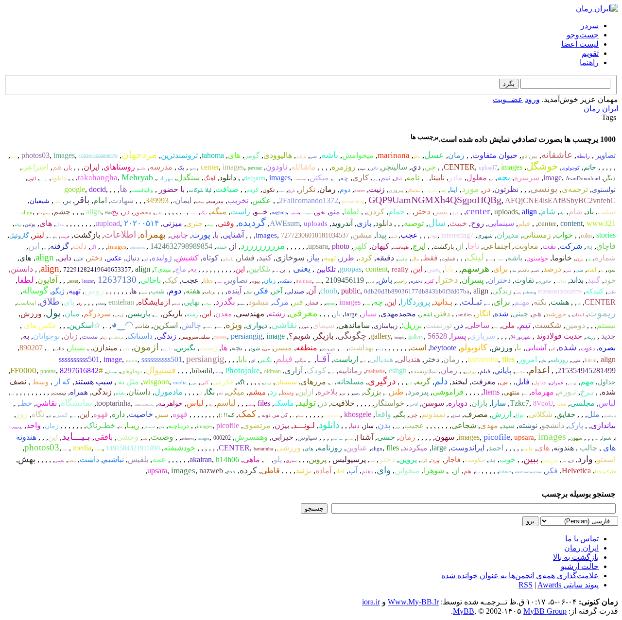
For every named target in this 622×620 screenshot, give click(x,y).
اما (120, 427)
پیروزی (396, 190)
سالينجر (394, 167)
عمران (557, 382)
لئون (31, 178)
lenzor (88, 281)
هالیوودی (277, 155)
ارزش (501, 414)
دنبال (132, 258)
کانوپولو (473, 347)
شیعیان (40, 201)
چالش (191, 325)
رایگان (375, 180)
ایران (92, 167)
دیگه (562, 213)
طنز (397, 392)
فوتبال (495, 327)
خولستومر (43, 180)
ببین (530, 459)
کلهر (360, 246)
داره (364, 361)
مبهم (362, 168)
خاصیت (141, 414)
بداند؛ (560, 281)
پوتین (30, 224)
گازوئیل (19, 235)
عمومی (342, 350)
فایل (523, 382)
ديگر (610, 178)
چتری (194, 223)
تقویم (590, 53)
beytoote (443, 348)
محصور (142, 212)
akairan (201, 459)
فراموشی (448, 392)
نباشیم (113, 459)
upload (295, 213)
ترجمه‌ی (575, 189)
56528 (437, 336)
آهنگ (209, 178)
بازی (364, 223)
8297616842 (79, 370)
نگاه (38, 414)
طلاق (50, 301)
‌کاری (360, 177)
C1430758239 (300, 179)
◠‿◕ (122, 324)
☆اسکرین (85, 325)
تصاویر (605, 155)
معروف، (430, 191)
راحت (401, 281)
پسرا (458, 336)
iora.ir (371, 602)
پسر (441, 211)
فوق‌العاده (117, 337)
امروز (527, 359)
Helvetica (576, 470)
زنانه (18, 225)
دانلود (227, 177)
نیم (385, 177)
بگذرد (225, 302)
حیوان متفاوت (495, 155)
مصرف (476, 414)
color (586, 235)
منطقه (208, 327)
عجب (409, 235)
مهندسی (250, 313)
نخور (320, 212)
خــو (261, 211)
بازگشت (86, 235)
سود (611, 270)
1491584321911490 (133, 448)
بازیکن (172, 314)
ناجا (473, 246)
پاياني (502, 370)
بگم (400, 414)
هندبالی (408, 359)
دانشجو (552, 425)
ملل (593, 414)
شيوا (606, 438)
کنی (204, 382)
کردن (375, 211)
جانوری (545, 281)
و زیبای (590, 338)
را (457, 304)
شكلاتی (541, 414)
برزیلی (156, 316)
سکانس (520, 372)
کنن (430, 281)
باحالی (150, 280)
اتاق (49, 416)
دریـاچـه (178, 426)
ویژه (233, 325)
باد (590, 211)
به (56, 237)
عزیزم (371, 282)
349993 (157, 200)
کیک (171, 280)
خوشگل (542, 166)
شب (158, 291)
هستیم (241, 304)
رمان (456, 155)
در (486, 189)
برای (500, 269)
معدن (223, 314)
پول (53, 313)
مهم (587, 381)
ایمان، (182, 200)
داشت (89, 459)
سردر (590, 25)
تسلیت (607, 212)
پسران (473, 280)
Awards (549, 585)
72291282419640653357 (97, 269)
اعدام (539, 370)
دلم (441, 381)
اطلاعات (120, 234)
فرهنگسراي (610, 416)
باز (69, 167)
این (34, 246)
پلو (278, 459)
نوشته (527, 425)
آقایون (47, 280)
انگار (483, 314)
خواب (564, 235)
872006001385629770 (560, 291)
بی (504, 382)
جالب (142, 168)
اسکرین (165, 325)
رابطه (583, 156)
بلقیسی (59, 461)
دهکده (285, 281)
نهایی (192, 302)
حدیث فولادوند (558, 336)
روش (94, 290)
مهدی (489, 425)
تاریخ (291, 191)
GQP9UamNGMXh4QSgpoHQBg (434, 199)
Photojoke (242, 370)
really (400, 269)
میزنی (172, 223)
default (101, 304)
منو (334, 211)
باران (479, 403)
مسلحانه (350, 382)
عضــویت (508, 99)
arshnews (187, 439)
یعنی (433, 269)
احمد (495, 448)
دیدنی (49, 350)
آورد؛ (436, 460)
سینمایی (501, 223)
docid (97, 189)
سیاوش (307, 437)
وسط (39, 382)
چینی (520, 314)
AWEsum (285, 223)
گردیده (252, 222)
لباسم (226, 403)
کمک (247, 414)
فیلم (524, 223)
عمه (159, 459)
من (343, 394)
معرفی (303, 313)
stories (606, 235)
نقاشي (46, 403)
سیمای (323, 325)
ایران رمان (601, 108)
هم (57, 167)
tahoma (213, 155)
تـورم (567, 391)
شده (501, 314)
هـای (161, 427)
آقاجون (413, 405)
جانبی (179, 235)
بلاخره (327, 392)
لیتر (38, 235)
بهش (26, 459)
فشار (246, 258)
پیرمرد (418, 392)
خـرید (488, 304)
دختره (416, 281)
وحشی (127, 437)
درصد (552, 269)
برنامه (210, 292)
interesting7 (457, 235)
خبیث (458, 223)
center (210, 167)
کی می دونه (274, 415)
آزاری (294, 370)
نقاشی (284, 325)
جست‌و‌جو (583, 35)
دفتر (443, 314)
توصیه (414, 223)
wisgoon (156, 382)
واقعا (383, 414)
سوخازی (290, 257)
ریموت (602, 313)
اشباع (456, 415)
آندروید (342, 223)
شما (477, 472)
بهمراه (153, 234)
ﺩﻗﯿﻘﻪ (385, 258)
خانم (590, 167)
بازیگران (301, 156)
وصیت (425, 180)
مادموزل (169, 392)
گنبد (593, 280)
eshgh (398, 370)
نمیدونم (433, 414)
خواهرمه (170, 403)
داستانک (140, 336)
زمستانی (537, 235)
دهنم (367, 471)
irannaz (303, 280)
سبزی (291, 460)
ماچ (180, 269)
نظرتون (506, 189)
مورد (470, 189)
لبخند (459, 382)
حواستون (537, 258)
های (234, 155)
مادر (456, 177)
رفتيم (356, 393)
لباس (607, 403)
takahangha (98, 177)
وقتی (226, 223)
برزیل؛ (411, 325)
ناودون (276, 167)
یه (193, 269)
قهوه (180, 414)
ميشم (257, 392)
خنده (221, 247)
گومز (251, 155)
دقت (611, 292)
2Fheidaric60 (138, 247)
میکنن (319, 177)
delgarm (254, 178)
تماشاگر (413, 191)
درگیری (382, 381)
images (64, 155)
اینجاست (26, 303)
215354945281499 (586, 370)
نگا (210, 392)
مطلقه (72, 461)
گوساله (35, 290)
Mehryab (137, 177)
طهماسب (401, 247)
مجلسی (582, 403)
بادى (596, 439)
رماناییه (350, 370)
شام (575, 211)
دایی (64, 258)
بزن (580, 258)
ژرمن (119, 315)
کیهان (380, 246)
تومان (514, 271)
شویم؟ (300, 336)
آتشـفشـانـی (149, 427)
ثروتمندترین (179, 155)
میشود (258, 302)
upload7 (488, 167)
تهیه (330, 258)
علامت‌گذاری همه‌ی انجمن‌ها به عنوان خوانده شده (520, 575)
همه (105, 327)
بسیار (77, 348)
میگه (218, 211)
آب (353, 470)
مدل (60, 224)
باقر (82, 200)
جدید (607, 336)
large (351, 314)
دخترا (448, 280)
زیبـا (132, 425)
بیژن (282, 425)
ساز (368, 426)
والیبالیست (142, 190)
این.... (280, 270)
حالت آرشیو (580, 566)
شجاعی (463, 425)
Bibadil (218, 373)
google (74, 189)
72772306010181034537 (315, 235)
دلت (79, 246)
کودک (316, 370)
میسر (283, 348)
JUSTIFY (359, 190)
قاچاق (606, 246)
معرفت (483, 382)
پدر (492, 179)
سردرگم (97, 314)
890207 (31, 348)
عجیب (414, 425)
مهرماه (542, 392)
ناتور (373, 168)
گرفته (59, 246)
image (552, 177)
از (461, 246)
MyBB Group (545, 611)
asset (73, 281)
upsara (318, 246)
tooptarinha (113, 403)
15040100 (132, 361)
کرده (248, 470)
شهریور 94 (521, 337)
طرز (347, 258)
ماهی (251, 459)
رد (80, 303)
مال (415, 258)
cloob (328, 291)
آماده (323, 470)
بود (386, 394)
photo (340, 246)
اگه (240, 382)
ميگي (235, 392)
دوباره (457, 403)
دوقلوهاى (131, 371)
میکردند (415, 448)
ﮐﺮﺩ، (365, 258)
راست (240, 211)
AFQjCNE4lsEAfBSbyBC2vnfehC (560, 200)
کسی (61, 415)
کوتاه (211, 258)
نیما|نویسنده (424, 371)
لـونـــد (304, 425)
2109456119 (345, 280)
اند (552, 349)
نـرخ (587, 392)
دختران (499, 280)
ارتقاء (380, 349)
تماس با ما (582, 538)
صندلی (295, 291)
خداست (403, 259)
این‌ (206, 314)
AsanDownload (583, 178)
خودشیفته (179, 448)
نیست (59, 393)
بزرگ (372, 392)
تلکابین (325, 269)
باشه (329, 155)
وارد (585, 459)
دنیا (355, 426)
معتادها (199, 202)
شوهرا (434, 470)
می (267, 348)
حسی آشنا (338, 439)
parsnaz (255, 168)
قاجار (453, 460)
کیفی (334, 180)
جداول (607, 382)
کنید (265, 257)
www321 (601, 223)
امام (100, 200)
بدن (384, 425)
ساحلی (478, 325)
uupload (107, 223)
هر (293, 416)
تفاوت (524, 280)
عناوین (576, 361)
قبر (298, 302)
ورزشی (288, 448)
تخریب (237, 200)
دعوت (588, 348)
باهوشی (193, 383)
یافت (524, 270)
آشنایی (233, 235)
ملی (579, 270)
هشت (560, 302)
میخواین (407, 470)
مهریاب (165, 178)
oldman (272, 371)
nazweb (211, 470)
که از (61, 382)
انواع (520, 415)
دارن (167, 348)
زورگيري (470, 372)
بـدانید (443, 302)
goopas (351, 269)
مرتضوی (257, 425)
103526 (500, 259)
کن (572, 461)
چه (344, 178)
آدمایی (393, 237)
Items (491, 392)
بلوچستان (267, 383)
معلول (476, 177)
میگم (301, 360)
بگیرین (185, 348)
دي (416, 167)
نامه (412, 177)
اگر (93, 247)
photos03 (13, 157)
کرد (424, 460)
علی (79, 258)
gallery (380, 336)
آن (312, 290)
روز (22, 414)
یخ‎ (115, 211)
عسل (434, 155)
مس (568, 271)
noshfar (350, 439)
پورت (201, 235)
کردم (252, 190)
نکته (540, 302)
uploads (506, 211)
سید (508, 425)
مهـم (522, 302)
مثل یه (127, 382)
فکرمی (222, 382)
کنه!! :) (226, 415)
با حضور (171, 189)
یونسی (544, 188)
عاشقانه (556, 155)
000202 (222, 437)
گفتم (409, 383)
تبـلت (472, 301)
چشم (61, 211)
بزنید (303, 470)
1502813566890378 (98, 156)
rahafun (184, 214)
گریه (423, 382)
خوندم (332, 373)
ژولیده (162, 258)
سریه (367, 304)
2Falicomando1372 (308, 200)
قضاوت (448, 259)
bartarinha (482, 359)
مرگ (281, 302)
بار (337, 314)
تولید (307, 402)
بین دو (529, 155)
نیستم (606, 325)
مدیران (508, 235)
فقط (430, 258)
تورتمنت (439, 325)
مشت (90, 336)
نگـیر (265, 360)
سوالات (207, 304)
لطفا (351, 211)
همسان (112, 372)
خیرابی (283, 437)
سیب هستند (93, 382)
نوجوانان (46, 336)
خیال (248, 292)
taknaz (505, 471)
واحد (33, 425)
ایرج (419, 246)
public (350, 291)
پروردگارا (415, 302)
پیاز (314, 257)
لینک (475, 257)
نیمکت (372, 461)
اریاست (346, 359)
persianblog (353, 201)
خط (26, 403)
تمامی (57, 202)
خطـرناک (100, 425)
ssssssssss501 (79, 359)
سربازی (482, 336)
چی (413, 415)
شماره (605, 258)
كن (200, 393)
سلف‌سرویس (195, 337)
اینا (454, 189)
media (180, 382)
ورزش (31, 314)
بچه (503, 177)
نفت (549, 246)
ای (253, 360)
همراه (79, 392)
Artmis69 (281, 191)
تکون (268, 190)
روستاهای (119, 167)
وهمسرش (251, 437)
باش (385, 280)
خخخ (231, 471)
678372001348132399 (528, 472)
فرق (454, 213)
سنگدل (188, 177)
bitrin (591, 360)
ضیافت (227, 189)
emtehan (121, 302)
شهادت (122, 200)
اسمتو (606, 459)
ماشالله (303, 167)
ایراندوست (467, 448)
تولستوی (604, 189)
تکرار (307, 189)
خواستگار (389, 403)
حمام (396, 211)
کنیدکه (595, 291)
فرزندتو (550, 460)
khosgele (357, 414)
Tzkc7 (519, 403)
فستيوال (161, 370)
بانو (417, 156)
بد (492, 459)
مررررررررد (263, 246)
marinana (394, 155)
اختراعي (35, 167)
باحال (398, 179)
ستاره (143, 293)
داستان (228, 259)
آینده (591, 270)
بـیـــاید (76, 436)
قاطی (270, 470)
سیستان (286, 382)
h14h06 (227, 459)
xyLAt (561, 405)
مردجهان (139, 154)
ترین (397, 427)
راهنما (589, 62)
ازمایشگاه (154, 302)
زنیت (377, 189)
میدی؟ (162, 269)
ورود (532, 99)
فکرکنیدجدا (605, 471)
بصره (607, 348)
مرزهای (313, 382)
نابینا (438, 177)
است (418, 348)
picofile (227, 425)
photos (48, 371)
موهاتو (210, 225)
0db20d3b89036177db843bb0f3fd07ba (416, 291)
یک (180, 168)
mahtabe (375, 371)
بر (68, 200)
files (108, 213)
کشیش (187, 258)
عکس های (39, 325)
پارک (575, 425)
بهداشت (361, 348)
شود (255, 348)
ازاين (305, 392)
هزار (49, 237)
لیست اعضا (580, 44)
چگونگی (351, 336)
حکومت (475, 460)
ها (123, 189)
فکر (262, 291)
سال (437, 223)
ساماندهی (354, 325)
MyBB (463, 611)
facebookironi (331, 415)
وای (384, 470)
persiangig (246, 336)
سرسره (526, 177)
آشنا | (365, 437)
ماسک (284, 403)
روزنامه (559, 360)
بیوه (255, 281)
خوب (508, 459)
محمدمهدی (398, 314)
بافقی (103, 437)
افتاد (340, 471)
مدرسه (161, 167)
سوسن (433, 403)
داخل (579, 304)
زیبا (104, 337)
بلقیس (138, 459)
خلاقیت (343, 403)
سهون (576, 438)
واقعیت (518, 293)
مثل (209, 404)
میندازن (105, 348)
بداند (577, 280)
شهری (485, 235)
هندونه (563, 448)
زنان (270, 280)
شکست (548, 325)
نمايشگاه (76, 403)
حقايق (565, 414)
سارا (498, 403)
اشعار (426, 314)
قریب (65, 236)
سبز (163, 414)
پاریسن (138, 314)
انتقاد (579, 314)
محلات (219, 327)
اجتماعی (496, 246)
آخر (277, 291)
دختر (423, 211)
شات (143, 326)
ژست (208, 348)
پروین (408, 459)
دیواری (256, 325)
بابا (449, 269)
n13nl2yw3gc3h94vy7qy (144, 405)
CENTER (459, 167)
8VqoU (543, 403)
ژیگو (58, 291)
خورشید (555, 314)
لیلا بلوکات (200, 190)
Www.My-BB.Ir (413, 602)
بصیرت (44, 213)
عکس (313, 156)
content (193, 213)
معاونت (526, 246)
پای (69, 302)
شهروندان (328, 349)
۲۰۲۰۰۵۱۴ (141, 223)
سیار (369, 314)
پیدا (381, 235)
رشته (276, 314)
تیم (525, 325)
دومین (575, 325)
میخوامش (358, 155)
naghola (279, 212)
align (194, 169)
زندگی (501, 291)
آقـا (323, 358)
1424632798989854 (181, 246)
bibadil (201, 371)
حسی (386, 437)
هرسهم (475, 268)
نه (221, 393)
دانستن (22, 269)
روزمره (343, 167)
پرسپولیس (348, 459)
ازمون (146, 347)
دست (219, 282)
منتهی (511, 392)
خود (610, 280)
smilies (465, 314)
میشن (362, 235)
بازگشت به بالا (576, 557)
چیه (443, 191)
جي (430, 167)
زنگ (589, 259)
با (216, 235)
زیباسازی (385, 325)
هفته (193, 291)
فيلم (485, 371)
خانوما (562, 258)
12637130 (117, 280)
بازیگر (323, 336)
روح (477, 223)
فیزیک (177, 304)
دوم (345, 189)
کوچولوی (571, 168)
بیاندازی (603, 425)
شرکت (571, 246)
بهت (311, 361)
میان (72, 314)
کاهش (536, 271)
